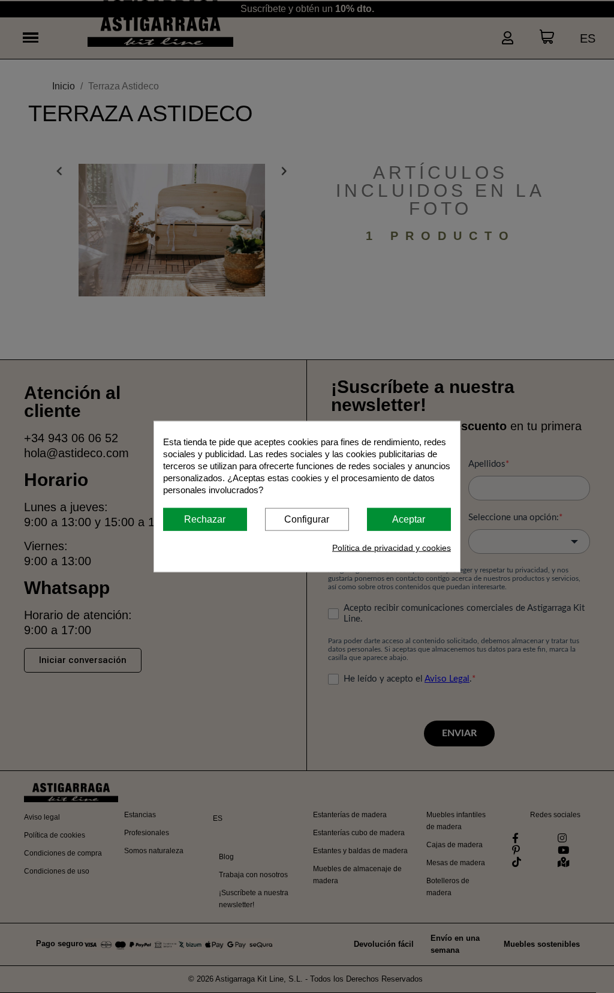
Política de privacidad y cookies (391, 548)
